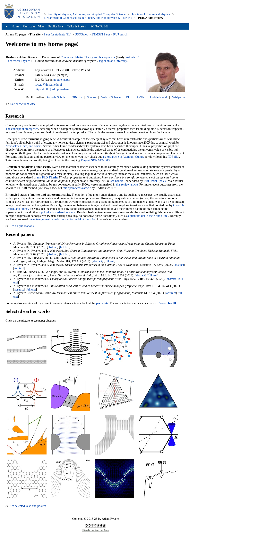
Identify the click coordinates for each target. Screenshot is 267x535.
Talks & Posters (77, 26)
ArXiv (141, 97)
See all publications (22, 226)
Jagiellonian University (113, 60)
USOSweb (81, 34)
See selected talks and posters (28, 506)
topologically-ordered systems (57, 212)
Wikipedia (178, 97)
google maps (61, 79)
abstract (52, 247)
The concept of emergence (21, 128)
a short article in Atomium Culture (123, 156)
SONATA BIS (99, 26)
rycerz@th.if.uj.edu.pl (48, 84)
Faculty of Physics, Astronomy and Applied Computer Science (86, 14)
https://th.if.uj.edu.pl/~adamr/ (52, 89)
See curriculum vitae (23, 104)
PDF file (173, 156)
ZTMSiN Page (100, 34)
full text (64, 247)
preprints (102, 303)
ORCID (77, 97)
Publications (55, 26)
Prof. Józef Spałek (155, 181)
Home (15, 26)
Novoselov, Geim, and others (23, 146)
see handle (116, 181)
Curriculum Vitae (33, 26)
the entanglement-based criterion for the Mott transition (62, 219)
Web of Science (111, 97)
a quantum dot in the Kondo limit (147, 215)
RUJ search (120, 34)
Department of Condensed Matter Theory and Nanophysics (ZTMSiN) (88, 17)
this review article (127, 184)
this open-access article (77, 188)
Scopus (91, 97)
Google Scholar (56, 97)
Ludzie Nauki (158, 97)
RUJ (129, 97)
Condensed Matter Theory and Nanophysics (88, 57)
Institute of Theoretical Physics (151, 14)
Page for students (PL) (57, 34)
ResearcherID (167, 303)
